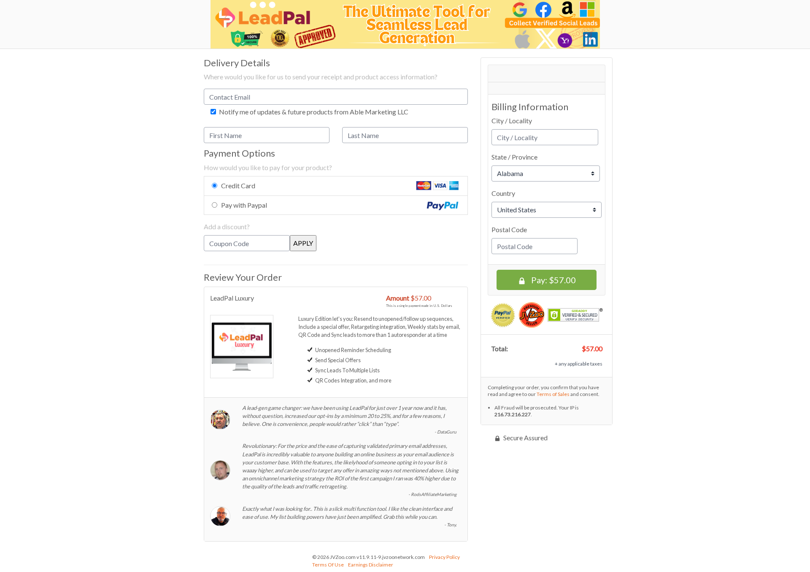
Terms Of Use (328, 564)
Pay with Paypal (244, 205)
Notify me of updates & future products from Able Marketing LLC (313, 112)
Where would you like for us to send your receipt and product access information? (320, 77)
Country (503, 193)
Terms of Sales (553, 394)
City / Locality (511, 121)
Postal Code (509, 229)
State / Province (514, 157)
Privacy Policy (444, 557)
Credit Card (238, 186)
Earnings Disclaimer (370, 564)
